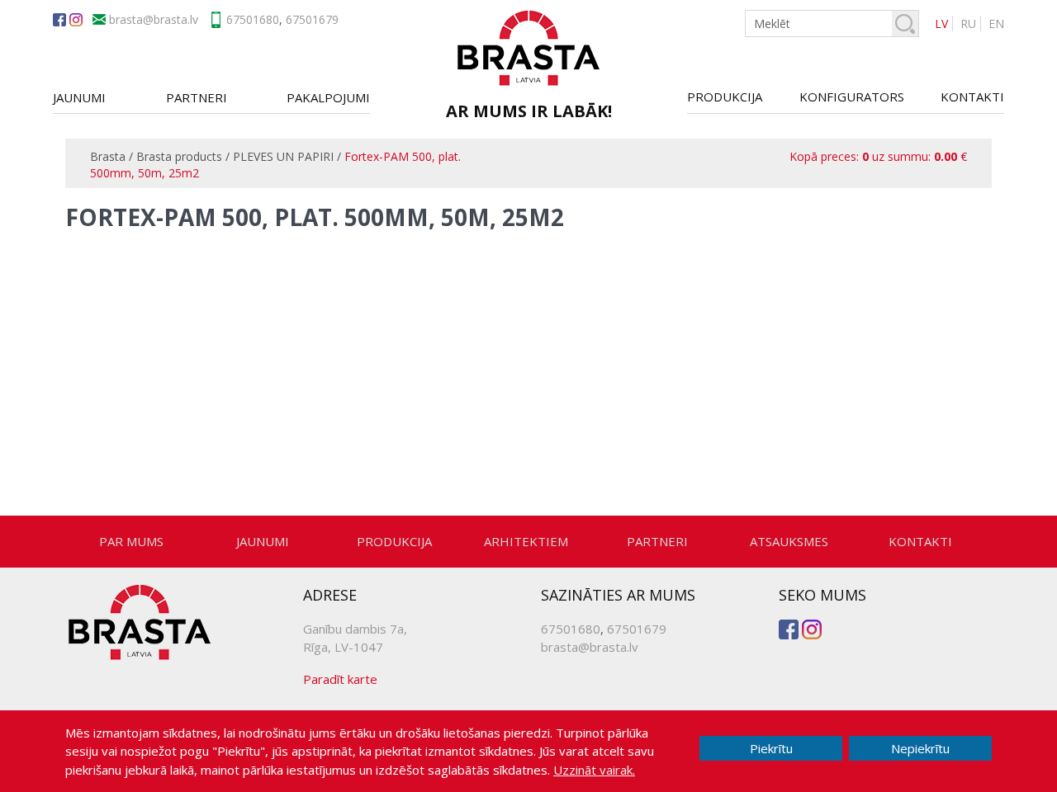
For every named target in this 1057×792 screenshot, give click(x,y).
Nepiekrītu (920, 748)
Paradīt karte (340, 679)
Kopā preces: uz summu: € (878, 156)
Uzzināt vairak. (594, 769)
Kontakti (972, 96)
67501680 (252, 19)
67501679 (312, 19)
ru (968, 23)
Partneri (196, 97)
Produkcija (724, 96)
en (996, 23)
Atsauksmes (789, 541)
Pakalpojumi (328, 97)
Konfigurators (851, 96)
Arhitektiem (526, 541)
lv (941, 23)
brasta (170, 19)
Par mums (131, 541)
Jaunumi (79, 97)
